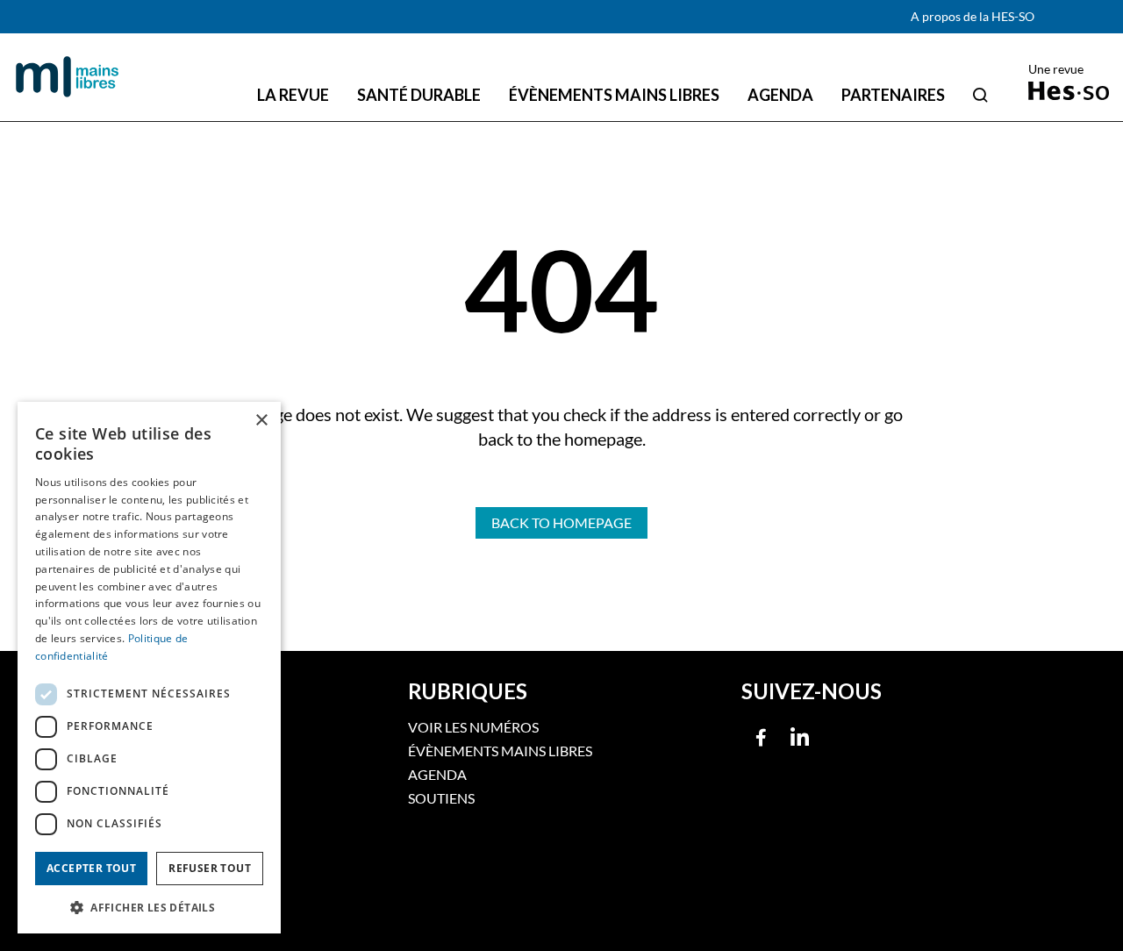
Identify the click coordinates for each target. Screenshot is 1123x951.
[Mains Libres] (67, 77)
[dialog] (149, 667)
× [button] (261, 420)
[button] (149, 906)
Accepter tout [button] (91, 868)
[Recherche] (980, 94)
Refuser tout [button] (209, 868)
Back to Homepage (561, 522)
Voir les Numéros (473, 727)
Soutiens (441, 798)
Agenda (437, 774)
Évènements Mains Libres (500, 750)
